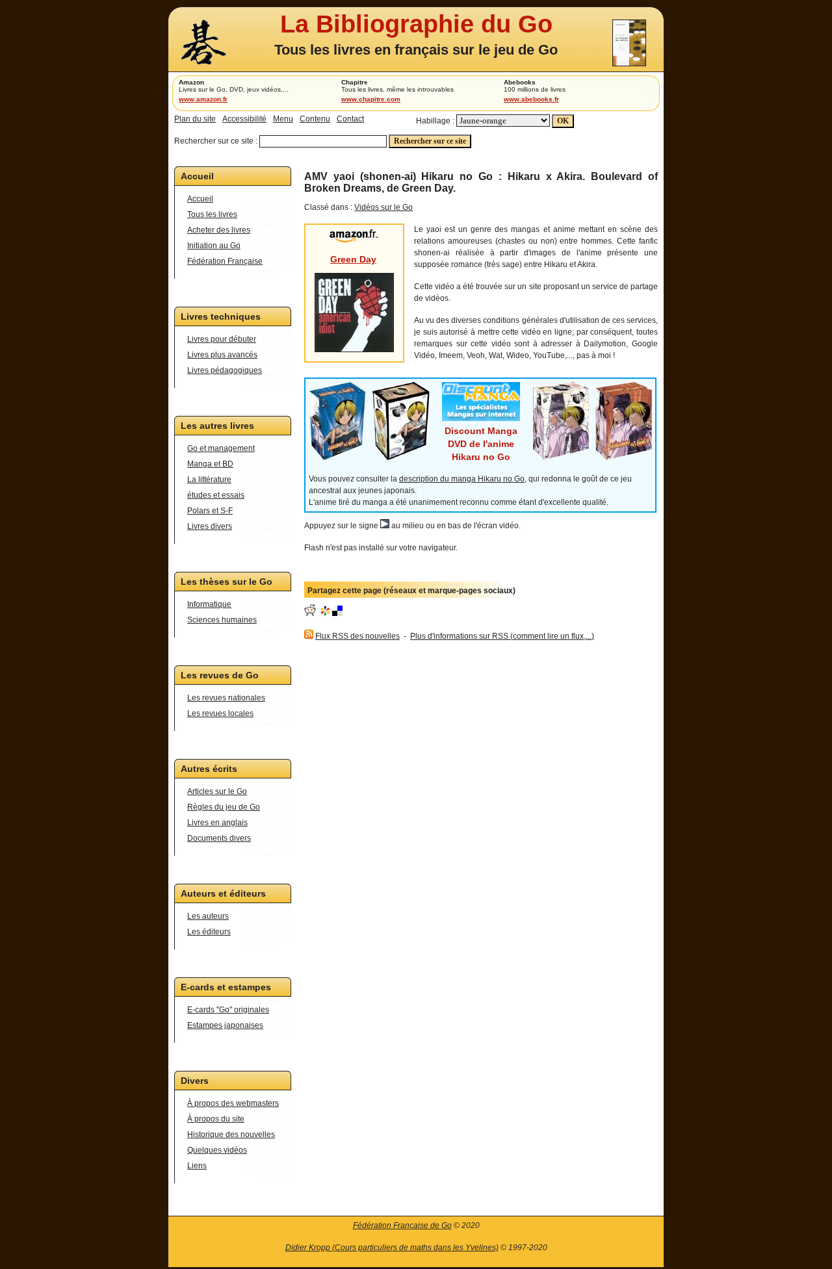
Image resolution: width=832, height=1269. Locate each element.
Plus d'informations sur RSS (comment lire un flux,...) (502, 636)
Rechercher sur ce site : (215, 141)
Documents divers (219, 838)
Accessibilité (244, 118)
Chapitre (354, 82)
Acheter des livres (218, 230)
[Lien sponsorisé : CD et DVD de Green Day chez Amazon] (354, 240)
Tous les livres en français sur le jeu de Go (416, 50)
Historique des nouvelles (231, 1134)
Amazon (191, 82)
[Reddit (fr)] (310, 613)
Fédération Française (225, 261)
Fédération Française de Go (402, 1225)
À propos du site (215, 1118)
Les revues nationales (226, 697)
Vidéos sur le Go (383, 207)
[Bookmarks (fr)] (325, 613)
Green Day (353, 259)
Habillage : (435, 120)
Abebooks (520, 82)
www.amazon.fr (203, 99)
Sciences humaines (222, 619)
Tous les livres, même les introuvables (397, 89)
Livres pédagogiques (224, 370)
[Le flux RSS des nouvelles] (308, 636)
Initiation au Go (213, 245)
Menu (283, 118)
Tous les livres (212, 214)
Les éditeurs (209, 931)
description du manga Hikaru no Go (462, 478)
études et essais (215, 495)
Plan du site (195, 118)
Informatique (209, 604)
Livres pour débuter (221, 339)
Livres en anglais (217, 822)
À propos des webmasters (233, 1103)
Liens (197, 1165)
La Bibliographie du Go (416, 24)
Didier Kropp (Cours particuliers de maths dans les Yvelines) (392, 1247)
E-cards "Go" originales (228, 1009)
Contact (350, 118)
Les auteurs (208, 916)
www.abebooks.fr (531, 99)
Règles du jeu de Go (223, 807)
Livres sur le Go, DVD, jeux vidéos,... (234, 89)
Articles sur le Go (217, 791)
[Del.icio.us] (337, 613)
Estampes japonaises (225, 1025)
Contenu (315, 118)
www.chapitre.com (370, 99)
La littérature (209, 479)
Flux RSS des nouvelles (357, 636)
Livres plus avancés (222, 354)
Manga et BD (210, 463)
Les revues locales (220, 713)
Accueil (200, 198)
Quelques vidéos (217, 1150)
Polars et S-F (210, 510)
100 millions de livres (535, 89)
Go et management (221, 448)
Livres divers (209, 526)
